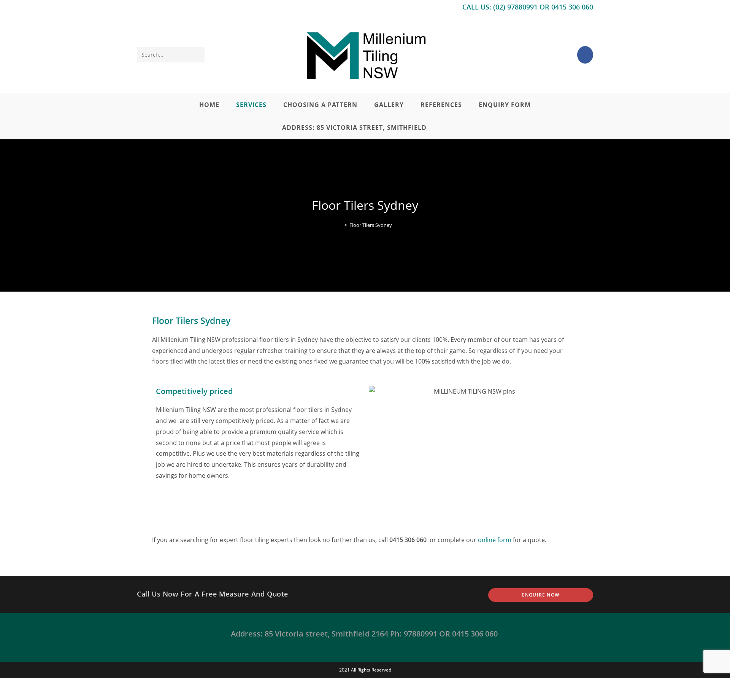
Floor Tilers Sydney (370, 225)
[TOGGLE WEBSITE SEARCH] (446, 127)
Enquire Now (540, 595)
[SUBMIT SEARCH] (197, 54)
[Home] (340, 225)
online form (494, 540)
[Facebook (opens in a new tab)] (585, 55)
